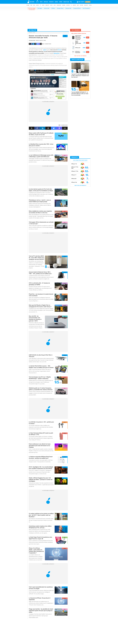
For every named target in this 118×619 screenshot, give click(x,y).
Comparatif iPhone (77, 8)
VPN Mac (53, 8)
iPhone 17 (73, 175)
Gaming (63, 5)
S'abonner (88, 1)
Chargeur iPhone (60, 8)
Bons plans (66, 1)
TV (40, 5)
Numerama (56, 53)
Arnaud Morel (32, 40)
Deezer (59, 49)
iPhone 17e (74, 163)
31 (47, 43)
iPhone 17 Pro (74, 171)
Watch (37, 5)
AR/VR (51, 5)
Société (74, 5)
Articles (46, 1)
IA (71, 5)
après (44, 49)
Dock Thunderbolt (86, 8)
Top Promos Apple (31, 8)
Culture (81, 5)
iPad (31, 5)
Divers (90, 5)
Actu (37, 1)
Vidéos (60, 1)
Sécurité (86, 5)
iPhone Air (73, 178)
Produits (51, 1)
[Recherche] (71, 2)
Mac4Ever (30, 32)
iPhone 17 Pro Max (74, 167)
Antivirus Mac (46, 8)
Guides (56, 1)
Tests (41, 1)
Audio (43, 5)
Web (78, 5)
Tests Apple (39, 8)
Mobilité (47, 5)
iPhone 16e (74, 182)
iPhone (28, 5)
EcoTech (68, 5)
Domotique (59, 5)
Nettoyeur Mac (68, 8)
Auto (55, 5)
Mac (34, 5)
